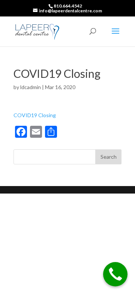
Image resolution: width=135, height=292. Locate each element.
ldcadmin (30, 87)
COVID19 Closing (35, 115)
